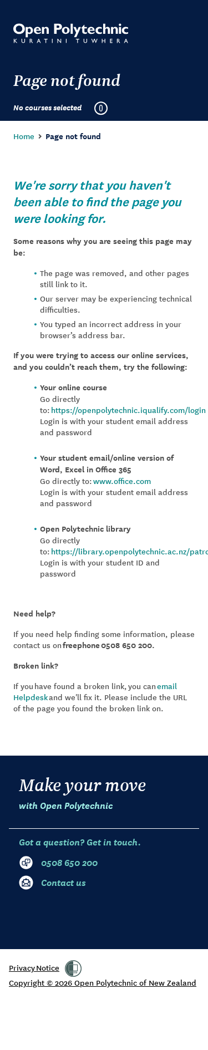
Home (23, 135)
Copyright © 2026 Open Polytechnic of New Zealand (102, 982)
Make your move (82, 792)
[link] (73, 968)
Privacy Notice (34, 967)
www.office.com (122, 480)
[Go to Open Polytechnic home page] (70, 33)
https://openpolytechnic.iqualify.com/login (128, 409)
